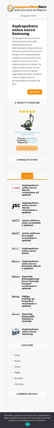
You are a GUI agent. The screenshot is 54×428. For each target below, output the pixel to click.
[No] (51, 420)
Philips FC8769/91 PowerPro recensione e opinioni (29, 301)
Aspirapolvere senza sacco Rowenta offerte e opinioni (31, 265)
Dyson (17, 367)
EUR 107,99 (32, 140)
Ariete (17, 355)
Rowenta (18, 378)
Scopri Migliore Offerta (27, 148)
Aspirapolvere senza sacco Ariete (30, 251)
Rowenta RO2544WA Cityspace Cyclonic (28, 318)
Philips (17, 372)
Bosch (17, 361)
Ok (27, 424)
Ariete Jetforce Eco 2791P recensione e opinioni (31, 237)
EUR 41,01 (32, 142)
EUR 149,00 (31, 138)
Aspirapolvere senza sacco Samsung (25, 30)
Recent (27, 176)
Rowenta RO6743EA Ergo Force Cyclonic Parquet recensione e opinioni (30, 282)
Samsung (18, 384)
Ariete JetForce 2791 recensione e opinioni (31, 223)
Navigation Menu (28, 16)
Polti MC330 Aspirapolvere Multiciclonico (27, 133)
